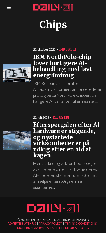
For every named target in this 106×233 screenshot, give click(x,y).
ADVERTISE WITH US (22, 223)
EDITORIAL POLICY (76, 227)
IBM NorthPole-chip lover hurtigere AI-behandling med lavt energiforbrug (62, 66)
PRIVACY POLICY (50, 223)
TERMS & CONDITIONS (81, 223)
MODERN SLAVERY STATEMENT (38, 227)
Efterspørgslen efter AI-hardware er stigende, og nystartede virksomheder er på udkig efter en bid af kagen (67, 140)
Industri (67, 49)
